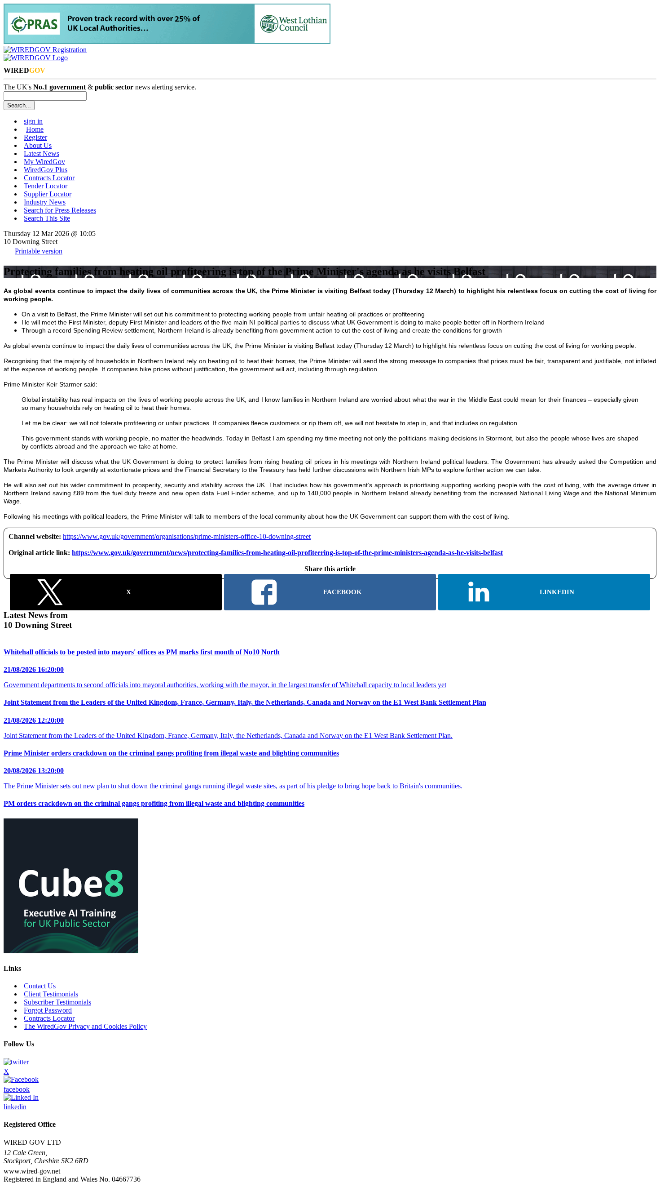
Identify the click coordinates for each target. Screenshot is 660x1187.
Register (35, 137)
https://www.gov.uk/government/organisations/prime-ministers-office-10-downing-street (187, 536)
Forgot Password (48, 1010)
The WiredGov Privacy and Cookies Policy (85, 1026)
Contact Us (40, 986)
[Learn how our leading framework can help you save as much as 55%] (167, 41)
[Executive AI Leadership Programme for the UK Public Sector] (71, 951)
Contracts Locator (49, 178)
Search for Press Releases (60, 210)
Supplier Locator (47, 194)
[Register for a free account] (45, 49)
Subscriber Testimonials (57, 1002)
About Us (38, 145)
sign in (33, 121)
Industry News (45, 202)
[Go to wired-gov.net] (36, 58)
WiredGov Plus (45, 169)
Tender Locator (45, 186)
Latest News (41, 153)
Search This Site (47, 218)
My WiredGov (44, 161)
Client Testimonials (51, 994)
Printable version (38, 251)
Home (35, 129)
